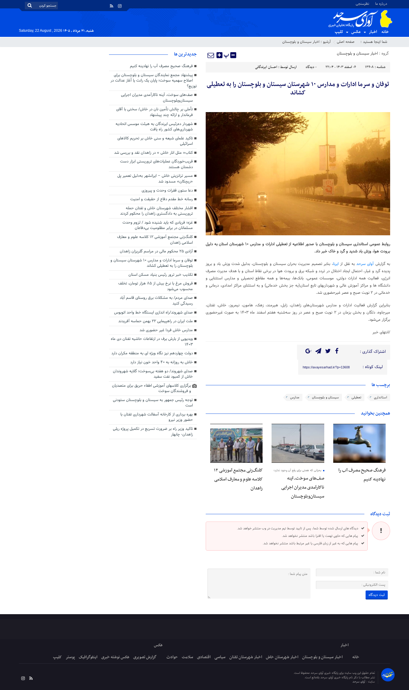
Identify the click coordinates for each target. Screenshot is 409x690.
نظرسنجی (362, 3)
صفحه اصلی (346, 42)
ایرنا (336, 264)
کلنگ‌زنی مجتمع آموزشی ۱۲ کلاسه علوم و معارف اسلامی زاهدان (238, 479)
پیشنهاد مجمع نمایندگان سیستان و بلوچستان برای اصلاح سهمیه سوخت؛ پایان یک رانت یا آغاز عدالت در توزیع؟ (153, 81)
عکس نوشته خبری (115, 657)
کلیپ (339, 32)
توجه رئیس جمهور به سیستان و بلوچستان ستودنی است (153, 403)
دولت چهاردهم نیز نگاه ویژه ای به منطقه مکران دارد (152, 353)
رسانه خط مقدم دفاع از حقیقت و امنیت (161, 199)
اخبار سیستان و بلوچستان (300, 42)
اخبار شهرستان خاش (282, 657)
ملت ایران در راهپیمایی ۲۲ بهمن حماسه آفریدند (155, 321)
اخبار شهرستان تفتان (245, 657)
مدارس (294, 397)
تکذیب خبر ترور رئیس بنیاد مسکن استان (160, 275)
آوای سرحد (365, 264)
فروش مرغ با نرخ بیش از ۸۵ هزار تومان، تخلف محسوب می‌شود (155, 286)
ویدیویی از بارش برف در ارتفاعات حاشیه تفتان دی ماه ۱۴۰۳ (152, 342)
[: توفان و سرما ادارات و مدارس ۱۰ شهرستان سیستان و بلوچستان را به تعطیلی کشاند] (211, 55)
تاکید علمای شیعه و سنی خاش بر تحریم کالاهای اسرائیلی (155, 141)
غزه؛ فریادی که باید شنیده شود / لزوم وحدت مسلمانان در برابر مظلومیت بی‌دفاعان (157, 225)
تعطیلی (356, 397)
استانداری (380, 397)
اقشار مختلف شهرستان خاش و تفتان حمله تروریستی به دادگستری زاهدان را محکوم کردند (156, 211)
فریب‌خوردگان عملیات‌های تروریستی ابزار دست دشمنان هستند (156, 164)
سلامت (187, 657)
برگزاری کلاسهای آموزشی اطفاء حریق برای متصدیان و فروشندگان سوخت (151, 388)
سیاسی (219, 657)
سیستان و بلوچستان (325, 397)
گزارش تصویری (145, 657)
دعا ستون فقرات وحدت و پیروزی (167, 190)
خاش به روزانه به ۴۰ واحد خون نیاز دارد (161, 362)
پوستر (70, 657)
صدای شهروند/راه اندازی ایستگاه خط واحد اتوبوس (153, 312)
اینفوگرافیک (88, 657)
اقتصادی (203, 657)
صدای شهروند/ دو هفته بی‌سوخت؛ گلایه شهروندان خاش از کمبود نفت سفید (153, 374)
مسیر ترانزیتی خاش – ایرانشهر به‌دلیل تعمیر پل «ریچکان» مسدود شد (155, 179)
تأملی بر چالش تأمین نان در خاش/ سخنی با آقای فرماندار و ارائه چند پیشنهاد (154, 112)
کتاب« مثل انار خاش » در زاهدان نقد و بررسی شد (153, 153)
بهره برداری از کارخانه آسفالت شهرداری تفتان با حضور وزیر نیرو (156, 417)
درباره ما (381, 3)
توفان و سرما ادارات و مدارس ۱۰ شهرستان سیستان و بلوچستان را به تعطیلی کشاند (298, 88)
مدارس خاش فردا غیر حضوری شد (166, 330)
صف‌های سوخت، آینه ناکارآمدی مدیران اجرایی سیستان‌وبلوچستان (302, 487)
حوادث (172, 657)
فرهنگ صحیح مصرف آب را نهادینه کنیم (161, 66)
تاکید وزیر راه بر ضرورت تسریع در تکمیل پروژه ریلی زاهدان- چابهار (153, 432)
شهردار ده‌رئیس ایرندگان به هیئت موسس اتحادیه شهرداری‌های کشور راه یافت (154, 127)
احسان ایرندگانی (266, 67)
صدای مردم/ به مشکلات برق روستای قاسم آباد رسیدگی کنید (156, 301)
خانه (385, 32)
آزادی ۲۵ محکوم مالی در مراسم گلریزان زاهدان (156, 251)
